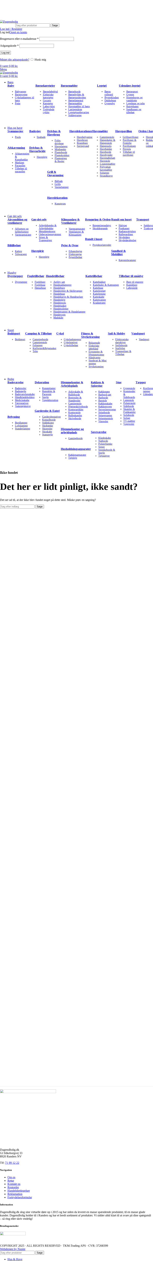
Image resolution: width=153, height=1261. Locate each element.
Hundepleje (59, 299)
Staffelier (120, 348)
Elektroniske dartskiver (122, 341)
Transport (142, 219)
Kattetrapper (99, 299)
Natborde (103, 441)
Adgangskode (9, 45)
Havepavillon (123, 131)
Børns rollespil (108, 93)
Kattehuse (98, 288)
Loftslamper (21, 425)
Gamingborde (75, 438)
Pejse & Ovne (69, 245)
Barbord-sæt (104, 394)
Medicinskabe (22, 400)
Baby (10, 85)
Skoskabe (47, 431)
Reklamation (14, 1194)
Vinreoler (103, 421)
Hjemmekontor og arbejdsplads (72, 430)
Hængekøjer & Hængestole (107, 141)
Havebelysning (84, 137)
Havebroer (82, 140)
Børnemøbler (69, 85)
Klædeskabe (104, 438)
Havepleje (42, 157)
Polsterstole (129, 403)
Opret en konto (18, 32)
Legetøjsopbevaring (78, 112)
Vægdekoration (50, 400)
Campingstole (107, 137)
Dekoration (42, 382)
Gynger (130, 94)
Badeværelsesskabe (25, 394)
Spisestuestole (105, 418)
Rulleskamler (75, 415)
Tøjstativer (104, 455)
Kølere (18, 251)
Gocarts (47, 100)
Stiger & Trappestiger (45, 239)
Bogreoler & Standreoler (75, 399)
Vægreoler (128, 424)
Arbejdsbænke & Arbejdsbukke (48, 227)
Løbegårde (132, 288)
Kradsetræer (99, 302)
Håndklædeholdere (25, 397)
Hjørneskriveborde (78, 406)
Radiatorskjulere (127, 231)
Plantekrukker (62, 155)
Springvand (83, 146)
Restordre (13, 1187)
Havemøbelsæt (107, 158)
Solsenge (104, 172)
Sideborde (128, 406)
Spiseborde (104, 412)
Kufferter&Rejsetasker (44, 348)
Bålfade (59, 181)
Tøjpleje (72, 457)
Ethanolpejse (75, 251)
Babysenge (20, 91)
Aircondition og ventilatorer (17, 221)
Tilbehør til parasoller (21, 170)
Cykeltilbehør (71, 345)
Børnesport (132, 91)
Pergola (127, 149)
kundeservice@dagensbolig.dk (18, 5)
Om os (11, 1177)
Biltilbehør (14, 245)
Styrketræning (96, 366)
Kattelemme (99, 293)
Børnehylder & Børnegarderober (77, 96)
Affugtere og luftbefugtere (22, 230)
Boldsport (13, 333)
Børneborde (74, 91)
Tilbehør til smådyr (131, 276)
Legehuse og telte (135, 103)
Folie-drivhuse (59, 142)
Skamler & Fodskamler (129, 411)
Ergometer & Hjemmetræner (96, 353)
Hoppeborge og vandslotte (134, 99)
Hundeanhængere (62, 285)
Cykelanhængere (72, 339)
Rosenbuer (82, 143)
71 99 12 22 (52, 5)
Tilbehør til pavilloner (129, 153)
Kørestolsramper (127, 260)
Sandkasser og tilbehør (133, 111)
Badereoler (20, 388)
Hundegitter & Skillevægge (67, 290)
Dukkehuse (110, 100)
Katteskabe (98, 296)
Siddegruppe (75, 115)
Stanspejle (47, 434)
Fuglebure (40, 282)
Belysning (13, 416)
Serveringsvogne (107, 409)
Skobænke (47, 425)
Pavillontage (129, 146)
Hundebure (59, 288)
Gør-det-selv (39, 219)
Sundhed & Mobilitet (118, 252)
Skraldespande (100, 228)
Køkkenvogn (105, 406)
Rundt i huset (93, 239)
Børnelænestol (75, 100)
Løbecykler (49, 106)
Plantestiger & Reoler (61, 160)
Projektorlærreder (102, 245)
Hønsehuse (40, 288)
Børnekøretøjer (45, 85)
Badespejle (20, 391)
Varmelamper (62, 187)
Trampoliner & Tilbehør (123, 353)
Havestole (105, 161)
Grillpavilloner (130, 137)
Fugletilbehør (35, 276)
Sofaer (126, 418)
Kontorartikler (75, 409)
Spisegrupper (105, 415)
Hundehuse (59, 293)
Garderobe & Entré (47, 410)
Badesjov (35, 131)
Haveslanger (61, 146)
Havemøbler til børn (79, 106)
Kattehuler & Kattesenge (106, 285)
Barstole (102, 400)
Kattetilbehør (93, 276)
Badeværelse (15, 382)
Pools (18, 137)
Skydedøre (124, 237)
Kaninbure (131, 285)
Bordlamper (21, 422)
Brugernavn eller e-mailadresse (19, 38)
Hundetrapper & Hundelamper (69, 311)
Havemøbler (100, 131)
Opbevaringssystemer (50, 234)
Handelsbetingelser (18, 1190)
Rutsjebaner (132, 106)
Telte (35, 351)
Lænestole (128, 400)
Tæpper (141, 382)
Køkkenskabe (105, 403)
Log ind (5, 52)
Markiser (19, 162)
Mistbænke (60, 149)
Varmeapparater (23, 234)
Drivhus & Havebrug (54, 133)
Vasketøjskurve (23, 406)
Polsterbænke (105, 444)
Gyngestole (129, 388)
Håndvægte (94, 357)
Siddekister (48, 422)
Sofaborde (128, 415)
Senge (101, 446)
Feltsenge (38, 345)
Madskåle (58, 317)
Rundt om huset (121, 219)
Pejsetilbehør (75, 257)
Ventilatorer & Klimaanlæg (76, 233)
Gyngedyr (109, 103)
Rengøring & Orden (98, 219)
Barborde (103, 397)
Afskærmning (16, 147)
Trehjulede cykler (48, 111)
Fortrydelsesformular (19, 1197)
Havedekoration (57, 197)
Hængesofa (105, 146)
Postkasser (124, 228)
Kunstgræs (60, 203)
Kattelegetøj (99, 290)
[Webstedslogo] (9, 21)
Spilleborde (121, 345)
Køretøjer (48, 103)
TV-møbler (129, 421)
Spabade (41, 137)
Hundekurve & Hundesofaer (68, 296)
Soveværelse (98, 432)
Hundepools (59, 302)
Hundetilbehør (55, 276)
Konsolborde (49, 419)
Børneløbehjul (50, 91)
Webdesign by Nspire (12, 1249)
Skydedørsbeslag (127, 240)
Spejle (45, 397)
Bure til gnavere (134, 282)
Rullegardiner (126, 234)
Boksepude (94, 342)
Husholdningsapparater (76, 449)
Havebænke (106, 149)
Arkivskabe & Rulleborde (75, 393)
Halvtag (123, 225)
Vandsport (138, 333)
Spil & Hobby (116, 333)
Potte (17, 103)
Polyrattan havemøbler (106, 168)
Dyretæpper (15, 276)
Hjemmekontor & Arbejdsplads (72, 384)
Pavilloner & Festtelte (129, 141)
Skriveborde (74, 418)
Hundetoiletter (60, 308)
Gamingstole (75, 403)
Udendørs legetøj (129, 85)
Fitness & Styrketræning (90, 335)
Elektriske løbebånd (94, 347)
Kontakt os (13, 1184)
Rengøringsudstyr (102, 225)
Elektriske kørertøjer (48, 96)
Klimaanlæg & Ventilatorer (70, 221)
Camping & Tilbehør (38, 333)
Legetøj (102, 85)
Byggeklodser (111, 97)
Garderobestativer (51, 416)
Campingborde (40, 339)
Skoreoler (47, 428)
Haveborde (105, 152)
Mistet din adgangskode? (14, 59)
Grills (58, 184)
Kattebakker (99, 282)
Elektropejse (75, 254)
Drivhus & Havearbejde (37, 149)
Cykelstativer (71, 342)
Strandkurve (106, 175)
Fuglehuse (40, 285)
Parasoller (20, 165)
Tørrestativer (22, 403)
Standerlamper (22, 428)
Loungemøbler (107, 164)
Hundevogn (59, 314)
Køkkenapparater (77, 454)
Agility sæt (59, 282)
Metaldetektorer (47, 231)
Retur (10, 1180)
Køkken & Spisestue (97, 384)
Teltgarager (21, 254)
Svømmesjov (15, 131)
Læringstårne (75, 109)
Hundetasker (59, 305)
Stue (118, 382)
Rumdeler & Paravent (48, 393)
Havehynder (106, 155)
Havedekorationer (80, 131)
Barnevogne (21, 94)
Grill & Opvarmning (55, 173)
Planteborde (61, 152)
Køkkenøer (104, 391)
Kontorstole (74, 412)
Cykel (60, 333)
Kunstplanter (49, 388)
